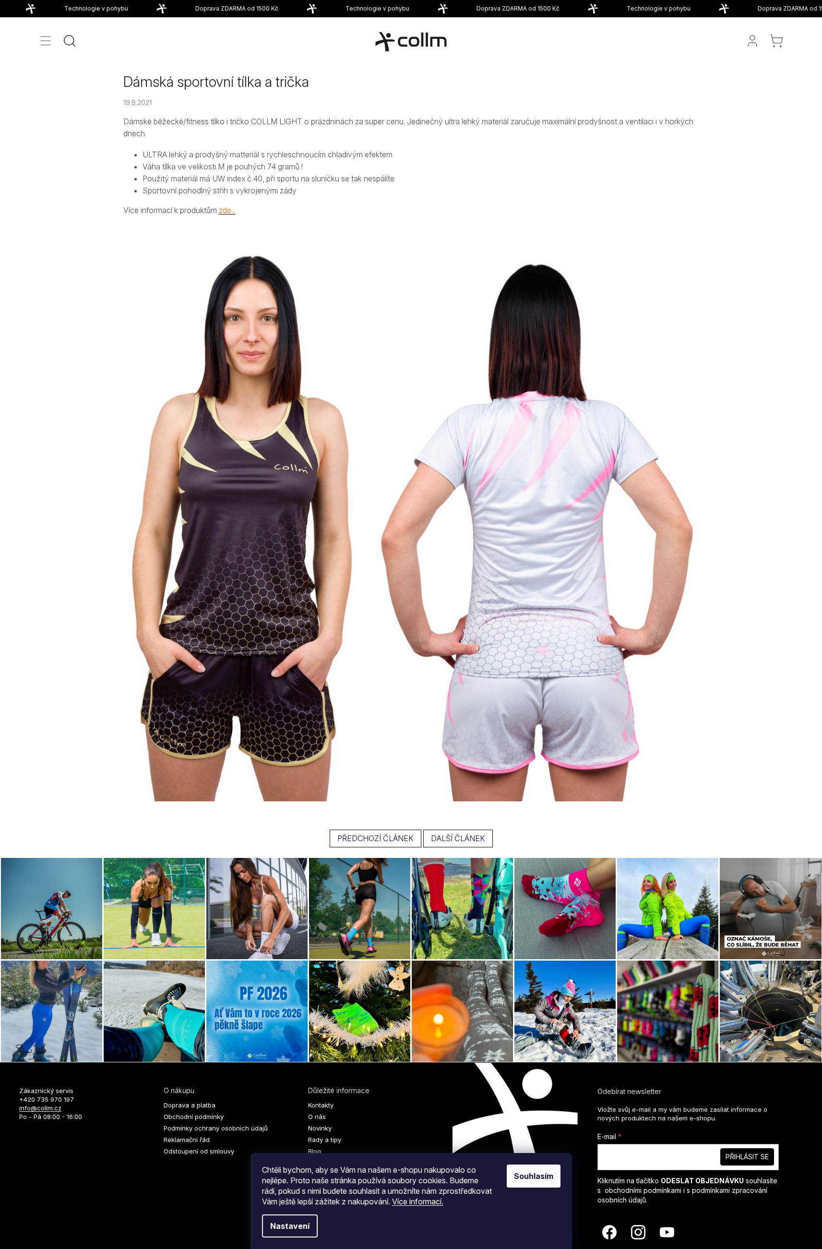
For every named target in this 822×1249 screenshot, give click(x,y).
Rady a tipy (324, 1139)
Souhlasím (533, 1176)
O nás (317, 1116)
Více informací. (417, 1201)
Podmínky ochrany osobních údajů (216, 1128)
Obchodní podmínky (194, 1116)
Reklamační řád (187, 1139)
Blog (314, 1151)
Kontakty (321, 1105)
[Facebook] (609, 1232)
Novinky (320, 1128)
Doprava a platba (189, 1105)
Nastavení (290, 1226)
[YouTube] (667, 1232)
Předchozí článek (375, 838)
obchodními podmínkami (643, 1190)
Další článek (458, 838)
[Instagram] (638, 1232)
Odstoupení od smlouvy (199, 1151)
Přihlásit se (747, 1157)
